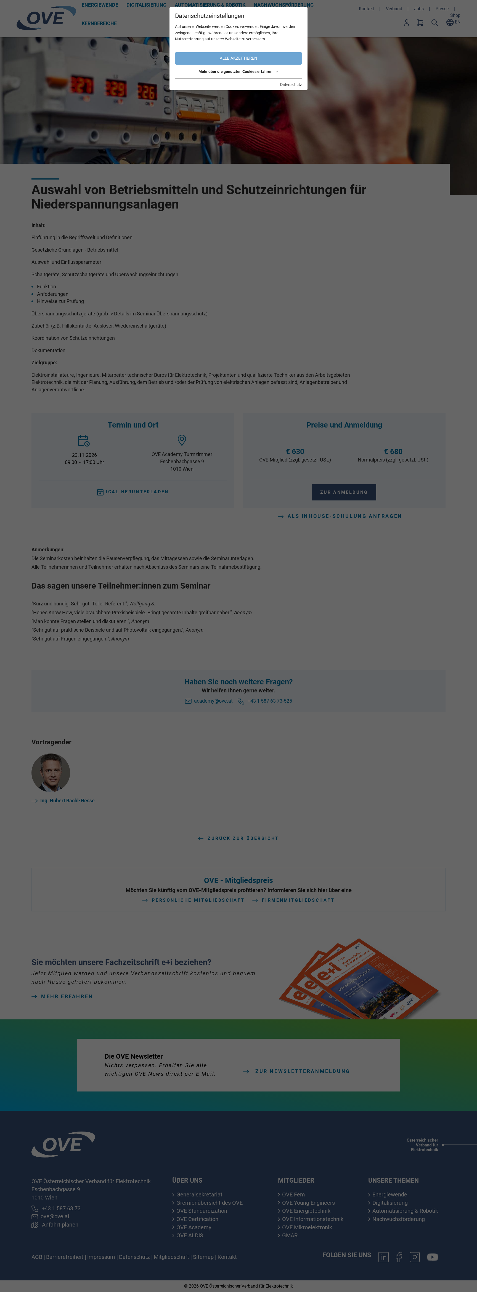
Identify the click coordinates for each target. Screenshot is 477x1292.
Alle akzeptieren (238, 58)
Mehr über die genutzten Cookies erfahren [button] (235, 71)
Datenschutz (291, 84)
